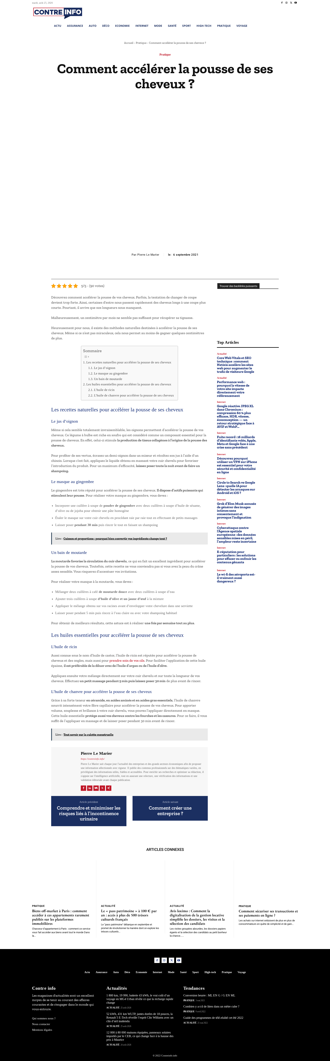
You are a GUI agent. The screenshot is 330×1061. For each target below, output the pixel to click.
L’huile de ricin (104, 390)
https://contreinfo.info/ (93, 758)
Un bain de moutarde (108, 379)
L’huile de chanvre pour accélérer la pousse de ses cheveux (134, 395)
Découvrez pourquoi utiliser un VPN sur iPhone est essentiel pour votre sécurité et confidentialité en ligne (237, 465)
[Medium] (96, 788)
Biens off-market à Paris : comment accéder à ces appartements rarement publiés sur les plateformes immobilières (60, 917)
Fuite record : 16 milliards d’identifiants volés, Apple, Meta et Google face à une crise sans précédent (236, 442)
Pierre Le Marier (148, 254)
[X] (291, 3)
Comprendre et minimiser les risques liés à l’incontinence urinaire (89, 813)
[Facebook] (282, 3)
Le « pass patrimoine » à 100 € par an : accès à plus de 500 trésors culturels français (129, 915)
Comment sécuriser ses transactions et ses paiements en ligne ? (268, 913)
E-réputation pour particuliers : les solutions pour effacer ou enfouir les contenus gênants (236, 557)
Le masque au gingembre (111, 373)
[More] (183, 270)
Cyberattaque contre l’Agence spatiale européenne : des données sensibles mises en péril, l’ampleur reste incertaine (236, 535)
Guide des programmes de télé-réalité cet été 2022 (213, 1017)
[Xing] (108, 788)
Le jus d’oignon (104, 368)
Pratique (141, 43)
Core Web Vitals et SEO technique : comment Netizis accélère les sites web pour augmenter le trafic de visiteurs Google (235, 365)
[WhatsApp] (173, 270)
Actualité (222, 354)
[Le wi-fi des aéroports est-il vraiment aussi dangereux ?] (269, 576)
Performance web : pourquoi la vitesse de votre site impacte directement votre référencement (233, 389)
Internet (221, 402)
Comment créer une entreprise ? (170, 810)
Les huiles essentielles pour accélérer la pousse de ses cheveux (128, 384)
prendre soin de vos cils (126, 660)
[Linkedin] (89, 788)
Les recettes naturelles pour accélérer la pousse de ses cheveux (128, 362)
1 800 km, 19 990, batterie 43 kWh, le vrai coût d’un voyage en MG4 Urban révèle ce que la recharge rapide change (139, 999)
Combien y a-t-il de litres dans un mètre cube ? (211, 1006)
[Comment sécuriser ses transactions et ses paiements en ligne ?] (268, 881)
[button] (270, 13)
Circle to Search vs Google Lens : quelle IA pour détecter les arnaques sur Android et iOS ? (236, 487)
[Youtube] (295, 3)
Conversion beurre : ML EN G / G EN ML (209, 995)
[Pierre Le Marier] (65, 771)
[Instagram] (286, 3)
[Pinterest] (165, 270)
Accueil (128, 43)
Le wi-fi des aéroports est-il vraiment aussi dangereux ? (236, 577)
